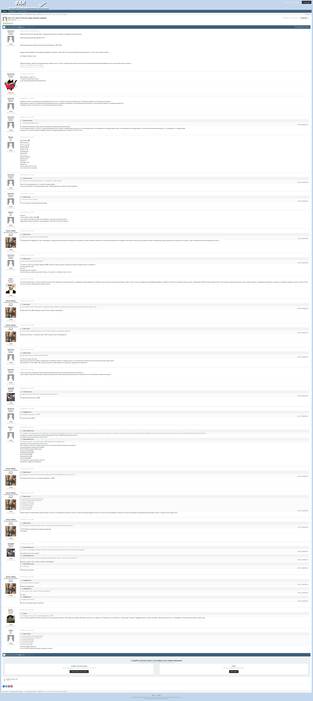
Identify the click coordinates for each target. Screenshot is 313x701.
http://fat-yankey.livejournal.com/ (28, 166)
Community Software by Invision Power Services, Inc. (156, 698)
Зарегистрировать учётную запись (79, 671)
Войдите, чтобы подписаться (292, 18)
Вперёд (20, 27)
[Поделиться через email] (11, 686)
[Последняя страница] (24, 27)
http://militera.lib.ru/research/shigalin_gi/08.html (32, 460)
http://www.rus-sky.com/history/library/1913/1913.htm (33, 437)
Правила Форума (22, 11)
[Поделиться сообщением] (309, 31)
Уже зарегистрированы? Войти (292, 2)
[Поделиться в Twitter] (6, 686)
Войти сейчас (234, 671)
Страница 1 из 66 (30, 27)
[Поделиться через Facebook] (4, 686)
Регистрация (307, 2)
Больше (307, 14)
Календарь (12, 11)
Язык (153, 695)
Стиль (158, 695)
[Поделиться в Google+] (9, 686)
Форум (4, 11)
